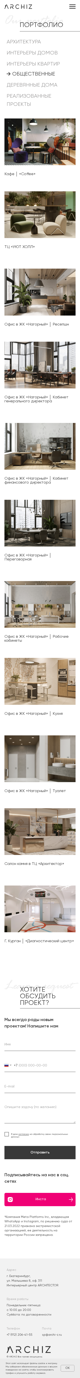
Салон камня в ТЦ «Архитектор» (34, 864)
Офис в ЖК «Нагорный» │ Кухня (33, 713)
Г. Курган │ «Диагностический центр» (39, 941)
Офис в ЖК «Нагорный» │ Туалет (35, 791)
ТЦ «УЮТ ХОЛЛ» (19, 247)
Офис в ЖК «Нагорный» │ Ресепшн (36, 324)
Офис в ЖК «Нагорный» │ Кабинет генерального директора (36, 399)
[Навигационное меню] (72, 6)
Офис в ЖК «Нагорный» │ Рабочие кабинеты (36, 638)
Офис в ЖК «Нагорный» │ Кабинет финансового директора (36, 480)
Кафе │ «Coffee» (20, 174)
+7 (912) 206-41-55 (19, 1334)
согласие (23, 1134)
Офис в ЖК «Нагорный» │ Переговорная (28, 557)
